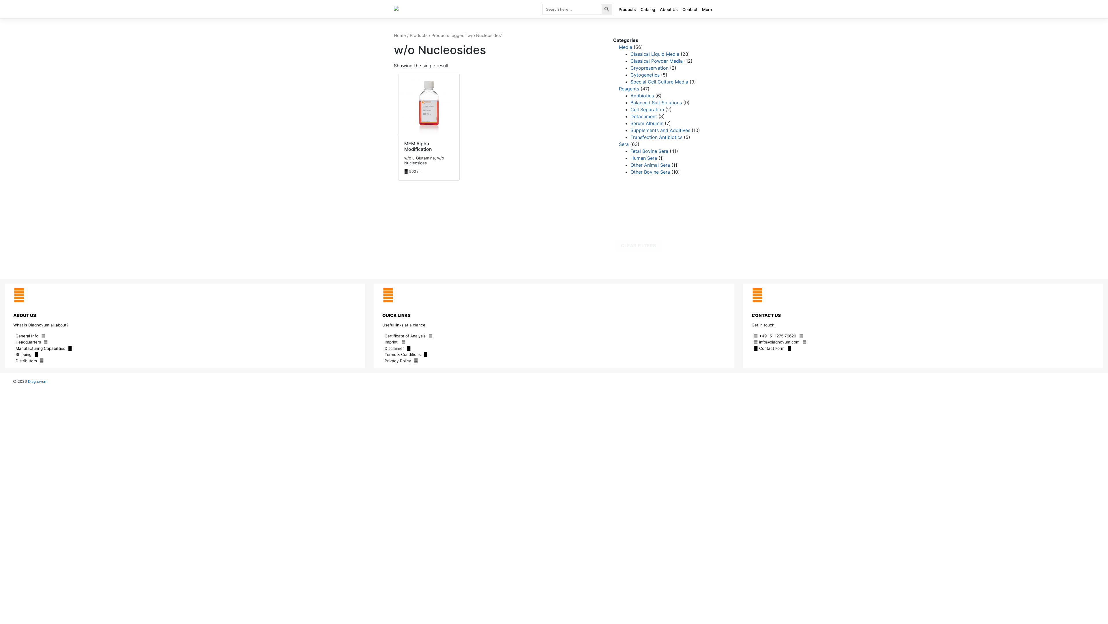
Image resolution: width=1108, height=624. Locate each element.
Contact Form (771, 348)
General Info (27, 336)
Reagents (629, 89)
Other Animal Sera (650, 165)
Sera (624, 144)
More (707, 9)
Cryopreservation (649, 68)
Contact (689, 9)
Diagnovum (37, 381)
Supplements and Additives (660, 130)
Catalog (648, 9)
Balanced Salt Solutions (656, 102)
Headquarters (28, 342)
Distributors (26, 361)
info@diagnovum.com (779, 342)
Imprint (392, 342)
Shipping (23, 354)
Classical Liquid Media (654, 54)
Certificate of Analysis (405, 336)
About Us (669, 9)
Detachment (643, 116)
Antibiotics (642, 96)
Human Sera (643, 158)
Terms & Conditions (403, 354)
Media (625, 47)
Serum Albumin (646, 123)
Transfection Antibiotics (656, 137)
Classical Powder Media (656, 61)
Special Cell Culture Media (659, 82)
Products (627, 9)
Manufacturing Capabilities (40, 348)
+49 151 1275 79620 (777, 336)
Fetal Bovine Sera (649, 151)
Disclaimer (394, 348)
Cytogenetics (645, 75)
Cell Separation (647, 109)
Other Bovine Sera (650, 172)
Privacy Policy (398, 361)
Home (400, 35)
